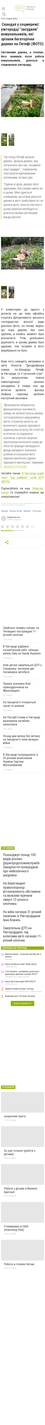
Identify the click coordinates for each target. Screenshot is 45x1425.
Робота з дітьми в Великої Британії (20, 1190)
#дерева (4, 511)
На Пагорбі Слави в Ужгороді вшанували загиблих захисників (21, 721)
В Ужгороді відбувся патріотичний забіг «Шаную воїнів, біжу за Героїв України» (22, 650)
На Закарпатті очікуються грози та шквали (19, 704)
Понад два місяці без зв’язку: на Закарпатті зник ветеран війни (21, 739)
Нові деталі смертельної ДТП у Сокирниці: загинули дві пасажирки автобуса (22, 668)
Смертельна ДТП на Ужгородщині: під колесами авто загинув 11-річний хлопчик (22, 934)
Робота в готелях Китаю (19, 1264)
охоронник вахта (15, 1116)
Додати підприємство (22, 1003)
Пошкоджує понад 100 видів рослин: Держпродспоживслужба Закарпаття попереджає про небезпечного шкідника (21, 865)
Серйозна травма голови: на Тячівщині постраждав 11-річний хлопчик (21, 631)
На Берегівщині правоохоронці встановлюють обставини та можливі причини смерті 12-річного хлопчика (21, 893)
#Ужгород (36, 511)
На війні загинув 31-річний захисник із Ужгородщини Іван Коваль (22, 916)
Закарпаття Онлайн (15, 466)
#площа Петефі (16, 511)
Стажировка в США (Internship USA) (16, 1228)
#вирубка (27, 511)
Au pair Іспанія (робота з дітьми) (19, 1152)
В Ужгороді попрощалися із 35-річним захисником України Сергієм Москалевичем (20, 760)
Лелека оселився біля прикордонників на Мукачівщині (17, 687)
